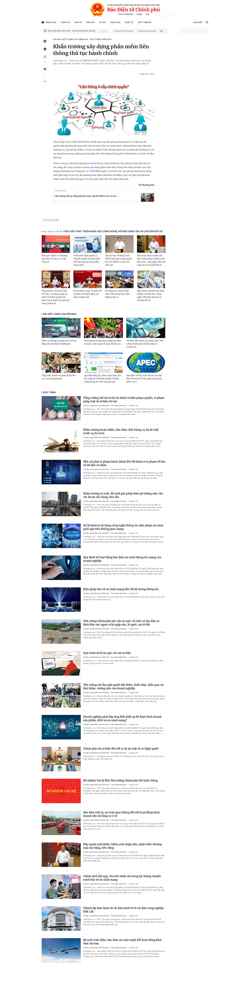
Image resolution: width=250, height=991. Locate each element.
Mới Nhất (198, 22)
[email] (161, 31)
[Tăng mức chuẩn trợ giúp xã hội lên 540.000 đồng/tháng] (61, 362)
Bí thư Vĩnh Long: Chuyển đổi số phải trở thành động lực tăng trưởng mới (87, 294)
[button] (102, 31)
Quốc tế (129, 22)
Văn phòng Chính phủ (147, 31)
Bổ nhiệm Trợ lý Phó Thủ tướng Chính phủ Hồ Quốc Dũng (120, 780)
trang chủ (50, 22)
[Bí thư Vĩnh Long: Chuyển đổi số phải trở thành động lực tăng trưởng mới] (87, 279)
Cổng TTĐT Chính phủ (124, 31)
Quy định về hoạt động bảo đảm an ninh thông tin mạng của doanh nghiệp (122, 559)
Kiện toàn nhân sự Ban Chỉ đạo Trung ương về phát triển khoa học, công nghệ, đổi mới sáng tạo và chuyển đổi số (151, 260)
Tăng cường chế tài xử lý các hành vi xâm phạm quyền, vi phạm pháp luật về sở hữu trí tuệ (123, 399)
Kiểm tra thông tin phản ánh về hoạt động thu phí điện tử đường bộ (59, 342)
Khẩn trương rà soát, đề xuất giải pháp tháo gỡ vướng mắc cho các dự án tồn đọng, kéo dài (123, 495)
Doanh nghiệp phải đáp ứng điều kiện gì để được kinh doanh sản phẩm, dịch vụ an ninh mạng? (122, 718)
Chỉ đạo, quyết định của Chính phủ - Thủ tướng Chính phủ (82, 39)
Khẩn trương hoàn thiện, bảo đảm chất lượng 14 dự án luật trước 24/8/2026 (121, 431)
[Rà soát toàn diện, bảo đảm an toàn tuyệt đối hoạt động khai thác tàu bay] (61, 950)
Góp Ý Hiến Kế (144, 22)
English (139, 14)
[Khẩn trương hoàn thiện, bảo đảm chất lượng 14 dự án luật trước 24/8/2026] (61, 440)
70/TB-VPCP (95, 171)
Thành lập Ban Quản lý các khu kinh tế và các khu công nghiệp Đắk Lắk (123, 909)
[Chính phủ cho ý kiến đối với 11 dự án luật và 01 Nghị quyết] (61, 759)
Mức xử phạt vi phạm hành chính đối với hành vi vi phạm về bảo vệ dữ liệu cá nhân (124, 463)
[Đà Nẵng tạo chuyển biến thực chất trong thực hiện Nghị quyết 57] (119, 279)
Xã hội (102, 22)
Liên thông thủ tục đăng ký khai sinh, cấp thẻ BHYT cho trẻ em (85, 196)
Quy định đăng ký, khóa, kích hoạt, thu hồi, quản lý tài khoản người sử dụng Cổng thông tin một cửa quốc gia (102, 378)
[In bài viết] (45, 69)
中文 (147, 14)
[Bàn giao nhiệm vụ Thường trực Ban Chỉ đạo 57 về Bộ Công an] (56, 244)
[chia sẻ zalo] (45, 49)
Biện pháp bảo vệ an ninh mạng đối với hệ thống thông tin (121, 589)
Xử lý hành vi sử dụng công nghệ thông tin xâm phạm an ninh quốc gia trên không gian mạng (123, 527)
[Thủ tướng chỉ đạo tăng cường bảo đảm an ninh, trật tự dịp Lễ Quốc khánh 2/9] (103, 328)
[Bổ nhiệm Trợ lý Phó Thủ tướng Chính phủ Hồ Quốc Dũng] (61, 791)
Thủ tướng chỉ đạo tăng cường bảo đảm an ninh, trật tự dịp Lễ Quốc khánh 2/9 (102, 342)
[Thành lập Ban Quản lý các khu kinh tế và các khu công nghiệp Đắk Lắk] (61, 918)
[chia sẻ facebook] (45, 41)
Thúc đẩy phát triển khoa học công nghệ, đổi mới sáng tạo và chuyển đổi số (102, 231)
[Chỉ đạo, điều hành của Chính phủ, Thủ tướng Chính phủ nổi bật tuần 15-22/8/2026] (145, 328)
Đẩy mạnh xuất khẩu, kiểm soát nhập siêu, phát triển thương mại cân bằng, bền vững (122, 846)
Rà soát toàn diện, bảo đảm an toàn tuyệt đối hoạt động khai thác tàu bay (122, 941)
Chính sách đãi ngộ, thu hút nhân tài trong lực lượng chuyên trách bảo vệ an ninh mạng (122, 878)
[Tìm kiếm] (207, 22)
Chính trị (65, 22)
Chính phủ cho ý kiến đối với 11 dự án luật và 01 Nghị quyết (121, 748)
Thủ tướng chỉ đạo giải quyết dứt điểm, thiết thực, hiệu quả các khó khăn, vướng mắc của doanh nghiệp (123, 686)
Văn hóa (90, 22)
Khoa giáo (115, 22)
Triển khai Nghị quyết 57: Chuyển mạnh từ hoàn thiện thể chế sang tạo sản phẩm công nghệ (86, 260)
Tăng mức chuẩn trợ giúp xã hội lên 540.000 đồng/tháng (59, 377)
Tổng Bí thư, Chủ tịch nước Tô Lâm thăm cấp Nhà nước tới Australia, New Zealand (73, 31)
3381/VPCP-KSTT (90, 60)
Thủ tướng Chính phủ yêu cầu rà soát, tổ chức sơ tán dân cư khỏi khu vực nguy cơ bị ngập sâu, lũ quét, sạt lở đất (121, 622)
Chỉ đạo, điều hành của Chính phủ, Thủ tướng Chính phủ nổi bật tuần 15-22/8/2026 (144, 343)
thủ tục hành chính (51, 220)
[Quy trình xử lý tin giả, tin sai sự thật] (61, 663)
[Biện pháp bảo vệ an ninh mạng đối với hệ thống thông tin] (61, 599)
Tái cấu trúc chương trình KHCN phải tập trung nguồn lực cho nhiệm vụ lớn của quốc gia (118, 260)
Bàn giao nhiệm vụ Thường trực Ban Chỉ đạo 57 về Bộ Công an (54, 258)
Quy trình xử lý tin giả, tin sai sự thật (107, 653)
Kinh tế (78, 22)
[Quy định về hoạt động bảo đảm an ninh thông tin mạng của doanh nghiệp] (61, 568)
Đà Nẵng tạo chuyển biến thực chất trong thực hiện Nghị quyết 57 (117, 294)
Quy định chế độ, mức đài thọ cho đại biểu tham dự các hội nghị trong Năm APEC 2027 (144, 378)
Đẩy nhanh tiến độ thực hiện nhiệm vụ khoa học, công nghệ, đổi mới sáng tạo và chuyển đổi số (150, 295)
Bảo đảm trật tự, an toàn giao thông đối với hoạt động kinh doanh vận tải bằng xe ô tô (121, 814)
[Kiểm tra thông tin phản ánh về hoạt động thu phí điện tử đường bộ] (61, 328)
